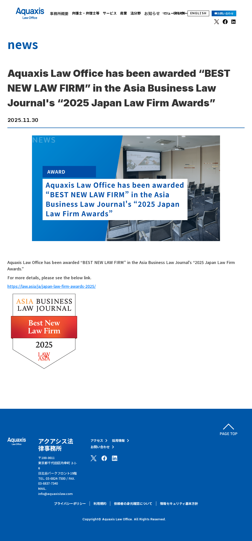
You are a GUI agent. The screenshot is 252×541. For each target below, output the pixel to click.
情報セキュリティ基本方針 (179, 503)
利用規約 (100, 503)
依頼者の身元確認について (133, 503)
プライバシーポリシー (70, 503)
